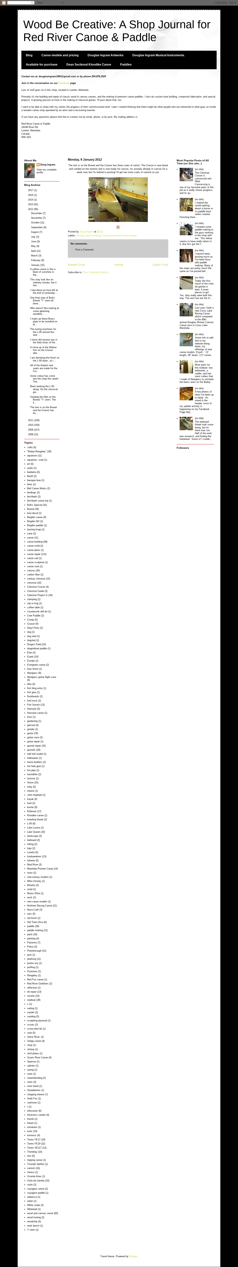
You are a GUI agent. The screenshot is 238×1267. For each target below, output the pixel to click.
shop (29, 1045)
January (35, 265)
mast (30, 872)
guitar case (33, 737)
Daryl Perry (33, 627)
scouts (30, 1024)
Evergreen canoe (36, 664)
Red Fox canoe (35, 979)
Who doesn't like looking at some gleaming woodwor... (44, 311)
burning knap (34, 529)
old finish (32, 918)
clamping (32, 599)
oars (29, 913)
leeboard (31, 840)
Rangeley (32, 975)
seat (29, 1032)
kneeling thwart (35, 819)
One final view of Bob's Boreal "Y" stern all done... (42, 300)
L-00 (29, 823)
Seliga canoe (34, 1041)
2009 (31, 429)
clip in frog (32, 603)
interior (30, 790)
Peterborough (34, 950)
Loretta (31, 852)
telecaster (32, 1110)
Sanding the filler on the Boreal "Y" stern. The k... (43, 399)
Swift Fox (32, 1098)
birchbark (32, 496)
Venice (30, 1172)
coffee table (33, 607)
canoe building (92, 235)
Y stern (31, 1229)
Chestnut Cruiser (36, 586)
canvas (31, 570)
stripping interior (35, 1094)
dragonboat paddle (37, 648)
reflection (32, 987)
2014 (31, 199)
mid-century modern (38, 877)
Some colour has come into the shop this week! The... (44, 378)
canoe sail (32, 558)
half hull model (35, 754)
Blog (29, 55)
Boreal (79, 235)
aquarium (32, 455)
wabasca (32, 1197)
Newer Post (76, 265)
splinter (31, 1065)
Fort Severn (33, 704)
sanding (31, 1016)
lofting (30, 844)
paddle (30, 926)
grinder (30, 729)
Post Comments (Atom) (95, 272)
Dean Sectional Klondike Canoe (88, 64)
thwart (30, 1123)
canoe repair (33, 554)
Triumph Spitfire (35, 1164)
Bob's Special (34, 505)
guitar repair (33, 741)
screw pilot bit (34, 1028)
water (30, 1201)
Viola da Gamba (35, 1180)
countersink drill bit (37, 611)
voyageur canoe (35, 1188)
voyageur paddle (36, 1192)
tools (29, 1131)
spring (30, 1069)
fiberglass (32, 673)
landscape (32, 836)
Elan (29, 652)
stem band (32, 1086)
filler (29, 684)
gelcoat (31, 725)
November (37, 217)
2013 (31, 204)
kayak (30, 799)
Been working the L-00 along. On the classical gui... (44, 389)
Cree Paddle (33, 615)
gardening (32, 721)
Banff (30, 476)
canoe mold (33, 545)
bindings (31, 492)
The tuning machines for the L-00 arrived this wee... (43, 332)
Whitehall (32, 1209)
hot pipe (31, 770)
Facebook (64, 83)
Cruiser (105, 235)
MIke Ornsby (34, 881)
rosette (31, 995)
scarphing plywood (37, 1020)
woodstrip (32, 1221)
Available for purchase (41, 64)
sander (30, 1012)
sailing (30, 1008)
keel (29, 803)
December (37, 213)
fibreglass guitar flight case (41, 677)
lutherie (31, 860)
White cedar (33, 1205)
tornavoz (31, 1135)
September (37, 227)
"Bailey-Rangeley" (36, 451)
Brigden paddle (35, 525)
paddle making (35, 930)
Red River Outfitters (38, 983)
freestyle (31, 708)
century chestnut (36, 578)
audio (30, 468)
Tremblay (32, 1151)
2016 (31, 195)
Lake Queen (33, 831)
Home (118, 265)
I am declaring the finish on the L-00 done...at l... (44, 359)
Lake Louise (33, 827)
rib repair (31, 991)
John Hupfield (34, 795)
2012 (31, 209)
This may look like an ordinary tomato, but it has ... (43, 282)
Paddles (126, 64)
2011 (31, 420)
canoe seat (33, 566)
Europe (31, 660)
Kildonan (31, 811)
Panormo (32, 942)
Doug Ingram (47, 164)
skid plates (33, 1053)
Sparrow (31, 1061)
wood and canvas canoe (124, 235)
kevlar (30, 807)
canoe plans (33, 550)
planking (31, 958)
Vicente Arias (34, 1176)
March (34, 255)
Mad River (32, 864)
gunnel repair (34, 745)
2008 (31, 434)
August (35, 232)
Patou (30, 946)
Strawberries (34, 1090)
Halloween (32, 758)
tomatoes (32, 1127)
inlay (29, 786)
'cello (30, 447)
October (35, 222)
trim (29, 1155)
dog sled (31, 636)
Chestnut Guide (35, 591)
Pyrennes (32, 971)
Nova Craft (33, 909)
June (34, 241)
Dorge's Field (34, 644)
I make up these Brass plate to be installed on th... (43, 321)
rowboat (31, 1000)
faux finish (32, 668)
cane (29, 533)
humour (31, 778)
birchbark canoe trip (37, 500)
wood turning (34, 1217)
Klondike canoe (35, 815)
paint (29, 934)
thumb (30, 1119)
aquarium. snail (35, 459)
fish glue (31, 692)
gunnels (31, 749)
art (28, 463)
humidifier (32, 774)
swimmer (32, 1102)
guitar (30, 733)
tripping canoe (34, 1160)
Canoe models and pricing (60, 55)
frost (29, 717)
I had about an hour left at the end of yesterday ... (44, 291)
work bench (33, 1225)
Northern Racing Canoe (39, 905)
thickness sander (36, 1114)
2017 (31, 190)
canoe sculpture (35, 562)
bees (29, 484)
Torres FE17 (33, 1139)
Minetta (31, 885)
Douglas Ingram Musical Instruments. (158, 55)
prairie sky (32, 963)
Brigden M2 (33, 521)
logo (29, 848)
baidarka (31, 472)
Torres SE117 (34, 1147)
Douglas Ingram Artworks (105, 55)
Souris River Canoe (37, 1057)
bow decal (32, 513)
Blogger (133, 1256)
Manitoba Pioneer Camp (40, 868)
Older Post (160, 265)
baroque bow (34, 480)
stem (30, 1082)
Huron (30, 782)
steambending (34, 1078)
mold (29, 889)
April (34, 251)
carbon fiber (33, 574)
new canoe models (37, 901)
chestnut (31, 582)
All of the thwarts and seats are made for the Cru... (43, 368)
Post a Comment (84, 249)
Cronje (30, 619)
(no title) (199, 169)
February (36, 260)
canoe (30, 537)
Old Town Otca (35, 922)
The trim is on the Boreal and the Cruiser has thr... (43, 410)
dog (29, 632)
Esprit (30, 656)
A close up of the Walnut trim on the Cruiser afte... (43, 350)
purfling (31, 967)
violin (30, 1184)
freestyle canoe (35, 712)
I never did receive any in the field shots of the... (43, 341)
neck (29, 897)
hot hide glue (34, 766)
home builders (34, 762)
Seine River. (33, 1036)
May (33, 246)
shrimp (30, 1049)
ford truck (32, 700)
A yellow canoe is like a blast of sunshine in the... (42, 272)
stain (29, 1073)
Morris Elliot (33, 893)
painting (31, 938)
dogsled (31, 640)
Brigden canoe (35, 517)
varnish (31, 1168)
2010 (31, 425)
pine (29, 954)
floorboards (33, 696)
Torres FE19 (33, 1143)
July (33, 236)
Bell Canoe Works (36, 488)
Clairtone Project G (37, 595)
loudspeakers (34, 856)
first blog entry (35, 688)
